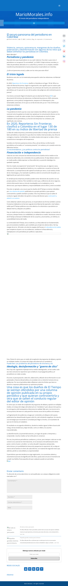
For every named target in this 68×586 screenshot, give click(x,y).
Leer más (22, 534)
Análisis (29, 39)
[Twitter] (37, 569)
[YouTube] (25, 569)
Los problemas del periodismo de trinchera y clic (34, 363)
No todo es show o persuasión (27, 527)
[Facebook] (41, 569)
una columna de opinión (17, 191)
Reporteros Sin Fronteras (20, 83)
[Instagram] (29, 569)
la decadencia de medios (53, 227)
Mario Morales (13, 39)
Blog (33, 39)
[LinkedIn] (33, 569)
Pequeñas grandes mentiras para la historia (30, 537)
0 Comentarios (48, 39)
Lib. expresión (39, 39)
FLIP (51, 96)
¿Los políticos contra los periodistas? (36, 149)
